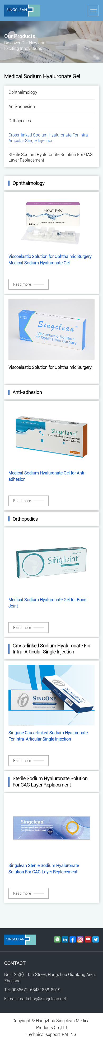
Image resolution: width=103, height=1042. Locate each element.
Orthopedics (19, 120)
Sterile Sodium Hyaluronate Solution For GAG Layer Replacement (50, 157)
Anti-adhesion (21, 106)
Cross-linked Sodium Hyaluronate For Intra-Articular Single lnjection (49, 138)
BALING (69, 1034)
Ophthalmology (22, 92)
